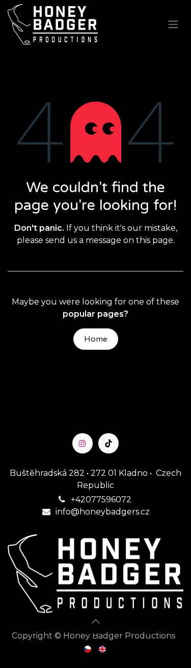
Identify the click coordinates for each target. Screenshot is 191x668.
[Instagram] (82, 443)
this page (154, 240)
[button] (96, 621)
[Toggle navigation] (173, 24)
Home (95, 339)
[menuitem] (88, 649)
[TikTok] (108, 443)
